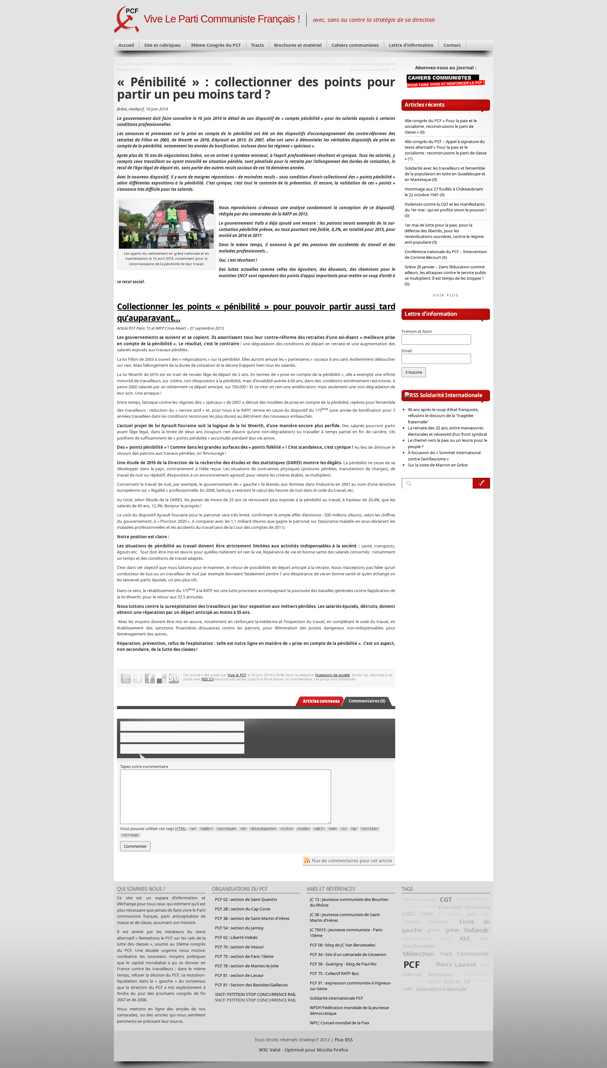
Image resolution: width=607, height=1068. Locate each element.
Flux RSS (344, 1040)
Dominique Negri (418, 907)
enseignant (450, 914)
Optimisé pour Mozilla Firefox (316, 1050)
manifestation (418, 946)
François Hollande (425, 921)
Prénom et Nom (417, 331)
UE (467, 981)
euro (472, 914)
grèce (433, 930)
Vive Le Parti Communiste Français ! (222, 19)
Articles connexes (321, 701)
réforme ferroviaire (427, 974)
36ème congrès (419, 899)
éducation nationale (441, 989)
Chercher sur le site (481, 483)
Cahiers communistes (355, 45)
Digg (138, 678)
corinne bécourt (472, 899)
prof (484, 964)
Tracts (257, 45)
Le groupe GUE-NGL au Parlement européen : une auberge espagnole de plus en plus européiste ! (335, 66)
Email (407, 350)
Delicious (162, 678)
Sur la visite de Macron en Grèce (438, 465)
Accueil (126, 45)
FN (486, 914)
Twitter (126, 678)
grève (452, 930)
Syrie (420, 981)
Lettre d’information (411, 45)
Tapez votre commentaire (144, 766)
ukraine (481, 981)
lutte (484, 938)
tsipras (452, 981)
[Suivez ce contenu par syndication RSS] (412, 395)
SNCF (407, 981)
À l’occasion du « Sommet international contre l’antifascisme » (444, 456)
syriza (434, 981)
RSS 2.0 (207, 679)
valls (407, 988)
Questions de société (332, 674)
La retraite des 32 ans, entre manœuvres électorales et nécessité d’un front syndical (447, 431)
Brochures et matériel (298, 45)
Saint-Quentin (475, 974)
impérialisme (416, 938)
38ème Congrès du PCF (216, 45)
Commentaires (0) (367, 701)
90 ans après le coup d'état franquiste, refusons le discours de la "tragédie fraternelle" (443, 416)
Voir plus (446, 295)
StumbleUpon (174, 678)
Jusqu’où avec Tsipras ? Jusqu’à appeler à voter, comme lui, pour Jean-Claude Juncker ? (176, 66)
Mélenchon (418, 954)
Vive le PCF (237, 674)
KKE (465, 938)
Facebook (150, 678)
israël (444, 938)
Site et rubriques (162, 45)
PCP (428, 964)
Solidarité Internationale (451, 395)
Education (450, 907)
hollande (476, 930)
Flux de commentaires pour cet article (352, 861)
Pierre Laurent (456, 964)
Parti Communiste (464, 954)
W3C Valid (269, 1050)
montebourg (477, 946)
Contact (452, 45)
